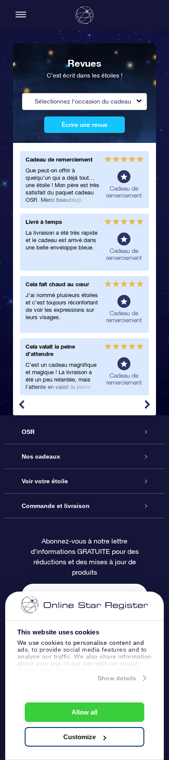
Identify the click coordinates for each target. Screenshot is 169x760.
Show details (117, 678)
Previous (21, 404)
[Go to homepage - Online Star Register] (84, 15)
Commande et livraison (56, 505)
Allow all (85, 712)
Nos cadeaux (41, 456)
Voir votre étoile (45, 481)
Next (147, 404)
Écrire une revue (84, 124)
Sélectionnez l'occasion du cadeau (83, 101)
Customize (79, 737)
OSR (28, 431)
